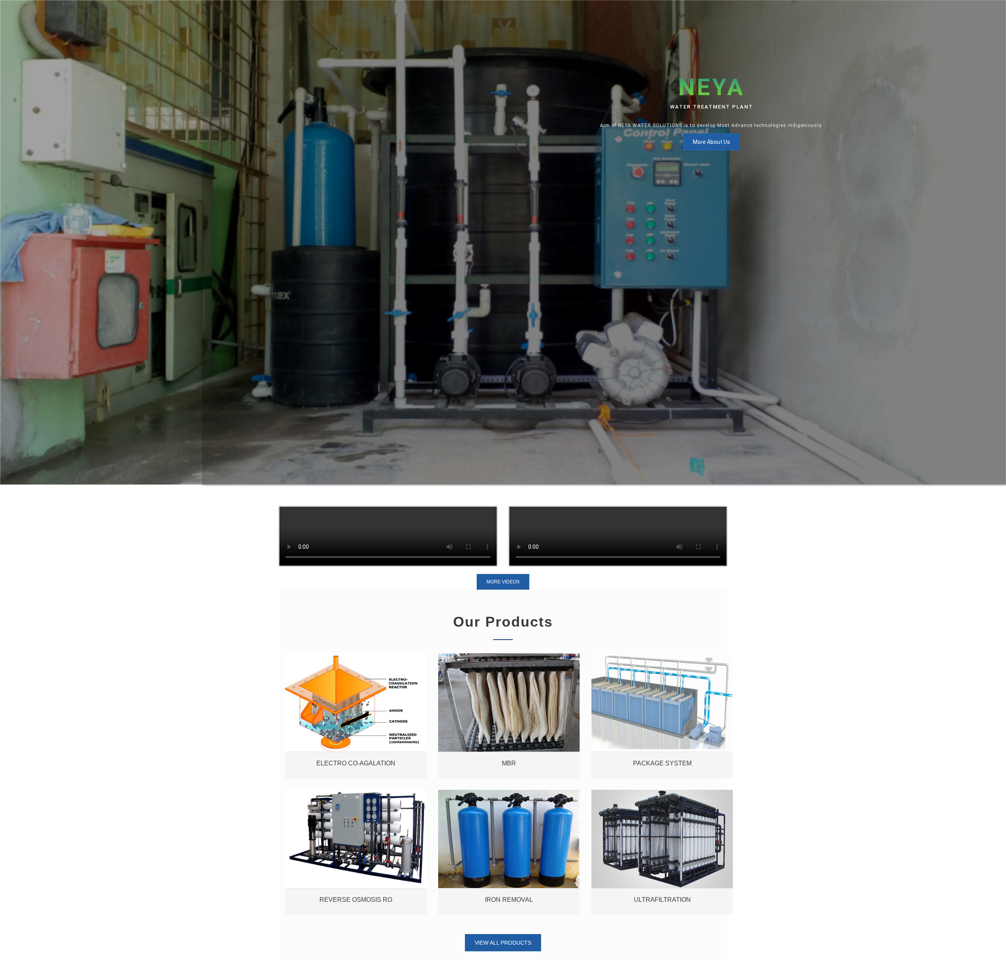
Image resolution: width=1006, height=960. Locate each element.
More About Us (711, 142)
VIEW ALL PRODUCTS (503, 943)
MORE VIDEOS (503, 582)
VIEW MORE (355, 637)
